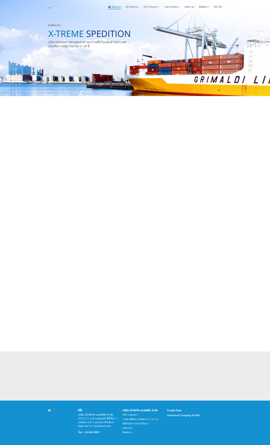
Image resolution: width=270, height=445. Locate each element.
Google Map (174, 410)
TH (215, 7)
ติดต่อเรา (204, 6)
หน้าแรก (116, 7)
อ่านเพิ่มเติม (61, 189)
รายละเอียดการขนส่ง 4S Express (140, 419)
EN (220, 7)
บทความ (189, 6)
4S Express (132, 6)
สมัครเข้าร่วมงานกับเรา (135, 423)
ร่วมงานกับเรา (172, 6)
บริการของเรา (151, 6)
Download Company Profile (183, 415)
